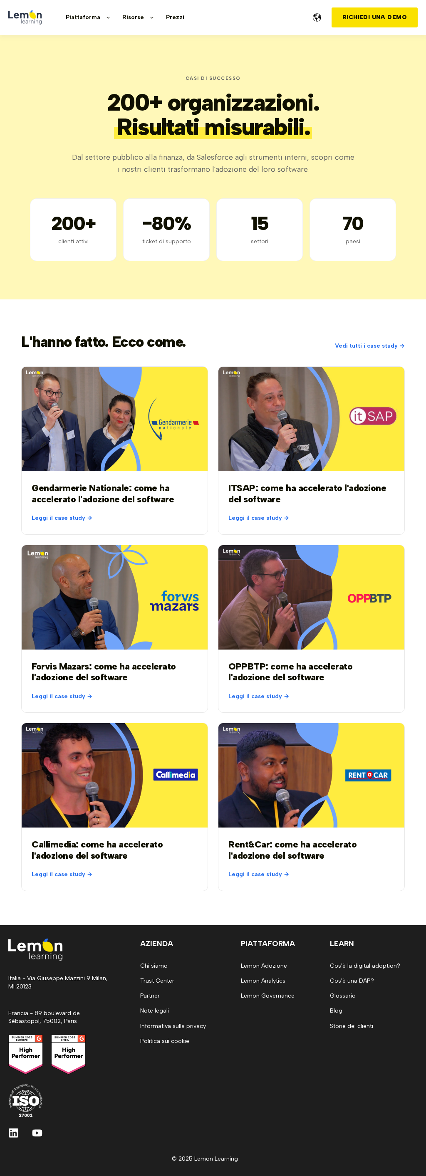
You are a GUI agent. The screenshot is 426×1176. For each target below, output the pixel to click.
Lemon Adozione (264, 965)
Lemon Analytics (263, 980)
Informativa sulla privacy (173, 1026)
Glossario (343, 995)
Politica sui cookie (164, 1041)
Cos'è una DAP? (352, 980)
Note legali (154, 1010)
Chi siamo (154, 965)
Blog (336, 1010)
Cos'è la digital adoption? (365, 965)
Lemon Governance (268, 995)
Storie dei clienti (351, 1026)
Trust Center (157, 980)
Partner (150, 995)
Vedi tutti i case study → (370, 345)
